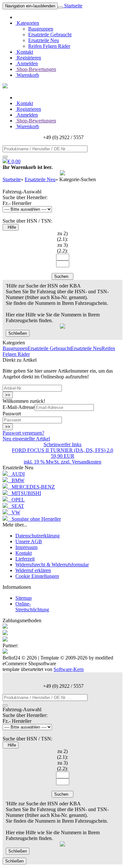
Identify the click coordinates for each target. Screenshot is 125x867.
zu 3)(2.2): (62, 247)
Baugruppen (40, 28)
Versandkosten (86, 461)
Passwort (12, 413)
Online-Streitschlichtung (32, 606)
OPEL (16, 499)
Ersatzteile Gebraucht (49, 34)
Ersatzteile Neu (43, 40)
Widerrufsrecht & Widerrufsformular (52, 564)
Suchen (62, 276)
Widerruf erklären (33, 570)
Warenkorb (27, 75)
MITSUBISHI (24, 493)
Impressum (26, 547)
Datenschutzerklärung (37, 535)
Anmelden (26, 63)
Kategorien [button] (27, 23)
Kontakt (24, 52)
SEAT (16, 506)
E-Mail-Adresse (19, 407)
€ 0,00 (14, 161)
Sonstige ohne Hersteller (34, 519)
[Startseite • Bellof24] (5, 86)
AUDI (16, 474)
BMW (16, 480)
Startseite (72, 5)
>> (7, 395)
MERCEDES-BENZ (31, 487)
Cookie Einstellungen (37, 576)
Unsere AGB (28, 541)
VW (14, 512)
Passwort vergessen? (23, 433)
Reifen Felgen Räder (49, 46)
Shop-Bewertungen (35, 69)
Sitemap (23, 598)
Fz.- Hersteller (17, 203)
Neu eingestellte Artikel (26, 438)
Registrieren (28, 57)
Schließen (17, 333)
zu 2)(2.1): (62, 236)
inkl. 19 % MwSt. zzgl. (48, 461)
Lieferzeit (25, 559)
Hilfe (10, 227)
